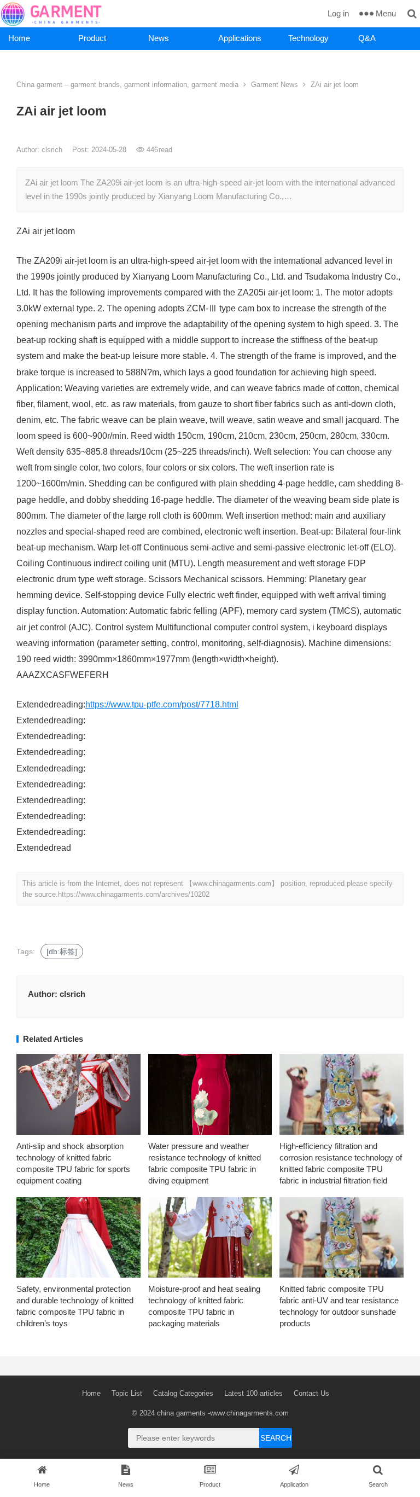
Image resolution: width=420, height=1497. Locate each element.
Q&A (367, 38)
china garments (181, 1413)
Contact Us (311, 1393)
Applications (239, 38)
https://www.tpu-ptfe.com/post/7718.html (161, 704)
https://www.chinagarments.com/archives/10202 (133, 894)
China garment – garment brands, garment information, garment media (127, 84)
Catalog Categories (183, 1393)
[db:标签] (61, 951)
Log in (338, 13)
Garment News (274, 84)
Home (19, 38)
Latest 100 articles (253, 1393)
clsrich (53, 150)
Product (92, 38)
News (158, 38)
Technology (308, 38)
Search (275, 1438)
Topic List (127, 1393)
